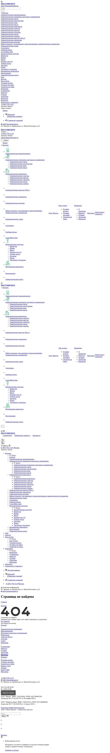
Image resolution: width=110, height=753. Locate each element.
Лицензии (4, 652)
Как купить (13, 541)
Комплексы (5, 635)
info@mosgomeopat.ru (10, 124)
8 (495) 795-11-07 (7, 104)
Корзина (4, 735)
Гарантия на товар (7, 664)
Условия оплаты (7, 660)
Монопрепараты (7, 631)
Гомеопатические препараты (11, 629)
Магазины (4, 672)
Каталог (12, 457)
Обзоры (4, 668)
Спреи (3, 641)
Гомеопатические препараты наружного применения (33, 465)
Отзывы (4, 650)
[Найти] (2, 10)
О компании (5, 647)
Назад (14, 455)
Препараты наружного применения (14, 633)
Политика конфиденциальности (12, 708)
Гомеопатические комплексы (24, 479)
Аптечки (4, 639)
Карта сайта (5, 670)
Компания (13, 552)
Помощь (4, 657)
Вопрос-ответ (6, 666)
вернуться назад (10, 623)
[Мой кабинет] (2, 429)
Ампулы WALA (6, 637)
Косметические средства (23, 510)
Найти (4, 716)
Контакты (4, 655)
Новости (4, 648)
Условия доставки (7, 662)
